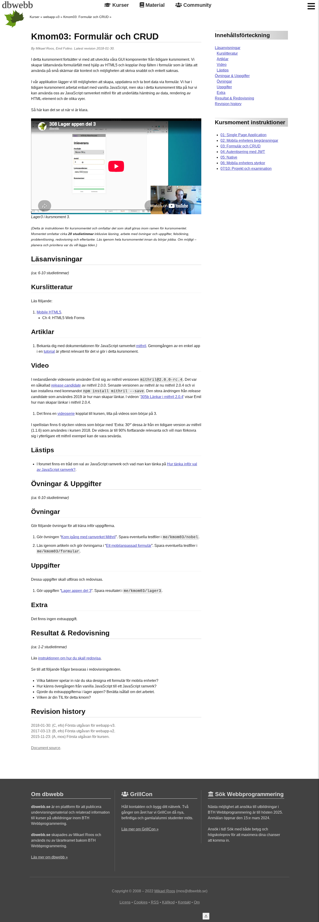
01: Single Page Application (243, 135)
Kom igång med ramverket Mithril (88, 537)
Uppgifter (224, 87)
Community (196, 5)
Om (197, 902)
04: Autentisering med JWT (242, 152)
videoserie (66, 414)
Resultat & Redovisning (234, 98)
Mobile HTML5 (49, 312)
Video (222, 65)
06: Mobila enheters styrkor (242, 163)
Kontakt (184, 902)
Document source (45, 748)
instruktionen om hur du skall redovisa (69, 658)
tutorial (49, 351)
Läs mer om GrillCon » (140, 829)
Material (154, 5)
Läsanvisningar (227, 48)
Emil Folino (64, 48)
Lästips (223, 70)
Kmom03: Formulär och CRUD (86, 17)
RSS (155, 902)
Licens (125, 902)
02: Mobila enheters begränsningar (249, 140)
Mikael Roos (45, 48)
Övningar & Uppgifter (232, 76)
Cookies (141, 902)
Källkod (168, 902)
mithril (141, 346)
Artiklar (222, 59)
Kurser (120, 5)
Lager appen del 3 (76, 591)
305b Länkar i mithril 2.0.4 (162, 397)
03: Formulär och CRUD (240, 146)
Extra (221, 93)
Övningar (224, 81)
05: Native (228, 157)
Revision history (228, 104)
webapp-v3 (51, 17)
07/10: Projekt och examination (246, 169)
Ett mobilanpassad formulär (128, 546)
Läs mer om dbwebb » (49, 857)
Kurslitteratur (227, 53)
